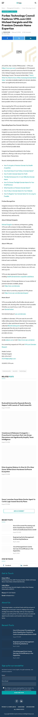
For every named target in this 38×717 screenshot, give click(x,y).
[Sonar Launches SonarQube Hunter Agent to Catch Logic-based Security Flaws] (19, 487)
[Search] (35, 3)
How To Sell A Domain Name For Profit (15, 174)
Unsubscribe (30, 707)
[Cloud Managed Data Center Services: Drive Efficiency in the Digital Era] (6, 549)
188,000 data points (14, 326)
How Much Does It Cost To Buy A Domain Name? (19, 171)
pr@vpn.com (9, 340)
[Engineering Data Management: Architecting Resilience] (6, 539)
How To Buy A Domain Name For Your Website (18, 191)
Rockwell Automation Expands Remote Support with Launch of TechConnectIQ (16, 404)
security (15, 371)
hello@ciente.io (10, 595)
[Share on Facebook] (7, 38)
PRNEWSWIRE (6, 32)
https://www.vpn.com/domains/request (16, 293)
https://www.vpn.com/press (26, 340)
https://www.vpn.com (8, 68)
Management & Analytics (9, 11)
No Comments (27, 32)
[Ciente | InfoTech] (19, 3)
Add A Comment (19, 511)
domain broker (9, 309)
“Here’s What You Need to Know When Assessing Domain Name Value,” (19, 77)
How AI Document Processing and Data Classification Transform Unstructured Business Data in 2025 (24, 528)
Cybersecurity (7, 371)
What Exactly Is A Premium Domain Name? (17, 188)
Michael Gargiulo (7, 224)
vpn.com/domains (20, 314)
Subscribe (21, 707)
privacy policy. (27, 690)
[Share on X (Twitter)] (19, 38)
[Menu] (3, 3)
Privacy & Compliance (9, 707)
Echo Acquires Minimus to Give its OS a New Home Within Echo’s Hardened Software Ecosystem (18, 469)
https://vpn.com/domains (12, 286)
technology (23, 371)
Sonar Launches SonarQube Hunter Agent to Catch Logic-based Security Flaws (18, 500)
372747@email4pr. (7, 359)
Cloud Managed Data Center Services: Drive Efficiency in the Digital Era (23, 549)
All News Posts (19, 709)
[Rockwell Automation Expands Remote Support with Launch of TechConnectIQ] (19, 391)
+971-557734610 (10, 593)
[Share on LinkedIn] (30, 38)
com (14, 359)
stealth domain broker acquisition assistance (20, 276)
